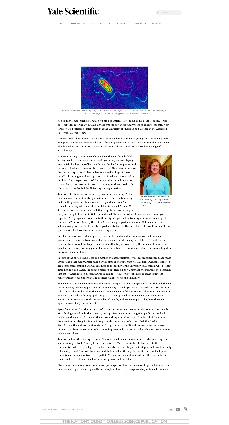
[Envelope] (171, 409)
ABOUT (154, 23)
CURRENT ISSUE (75, 23)
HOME (60, 23)
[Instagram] (185, 409)
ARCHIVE (104, 23)
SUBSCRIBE (139, 23)
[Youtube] (178, 409)
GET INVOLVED (122, 23)
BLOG (92, 23)
